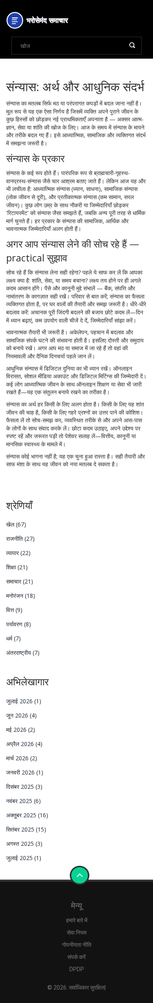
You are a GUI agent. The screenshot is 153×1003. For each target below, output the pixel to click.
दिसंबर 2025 (24, 786)
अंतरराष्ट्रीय (23, 652)
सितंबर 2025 (26, 829)
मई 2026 (20, 729)
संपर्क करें (76, 957)
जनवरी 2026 (24, 772)
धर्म (13, 638)
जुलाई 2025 (23, 858)
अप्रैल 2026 (24, 744)
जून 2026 (21, 715)
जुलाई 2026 (23, 701)
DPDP (76, 969)
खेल (16, 524)
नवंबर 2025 (23, 801)
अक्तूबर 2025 (27, 815)
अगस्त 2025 (24, 843)
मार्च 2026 (21, 758)
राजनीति (20, 538)
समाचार (19, 581)
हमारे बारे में (76, 920)
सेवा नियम (76, 932)
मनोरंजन (20, 595)
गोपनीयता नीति (76, 945)
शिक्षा (17, 567)
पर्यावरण (18, 624)
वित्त (14, 610)
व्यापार (18, 553)
